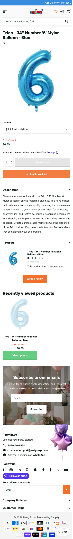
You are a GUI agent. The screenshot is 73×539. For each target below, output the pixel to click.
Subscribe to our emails (16, 482)
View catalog (5, 11)
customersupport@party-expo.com (28, 450)
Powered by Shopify (48, 517)
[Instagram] (11, 469)
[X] (58, 470)
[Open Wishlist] (56, 11)
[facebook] (3, 469)
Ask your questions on (26, 454)
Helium (7, 122)
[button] (12, 159)
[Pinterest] (27, 469)
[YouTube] (66, 470)
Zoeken (66, 21)
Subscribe (36, 409)
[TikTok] (43, 469)
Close (36, 500)
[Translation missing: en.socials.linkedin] (19, 469)
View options (20, 355)
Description (11, 189)
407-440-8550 (16, 445)
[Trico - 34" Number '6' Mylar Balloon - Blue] (20, 315)
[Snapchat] (35, 469)
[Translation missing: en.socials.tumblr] (50, 469)
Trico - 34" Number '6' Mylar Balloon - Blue (20, 338)
